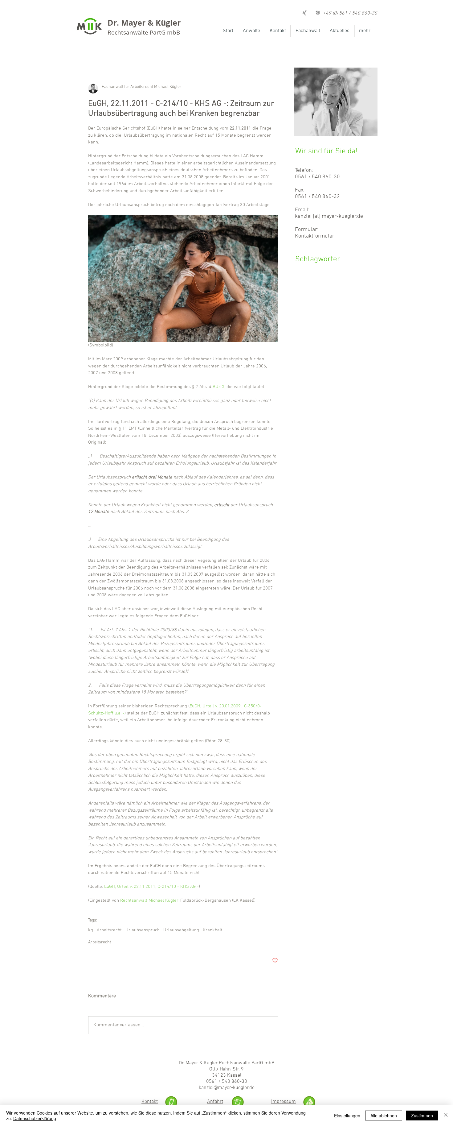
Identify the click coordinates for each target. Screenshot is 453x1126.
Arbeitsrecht (109, 930)
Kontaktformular (314, 236)
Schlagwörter (317, 259)
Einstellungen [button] (347, 1115)
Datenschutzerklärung (34, 1118)
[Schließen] (445, 1115)
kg (90, 930)
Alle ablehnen (383, 1115)
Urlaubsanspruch (142, 930)
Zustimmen (422, 1115)
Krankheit (212, 930)
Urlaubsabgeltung (181, 930)
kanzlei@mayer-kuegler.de (227, 1088)
